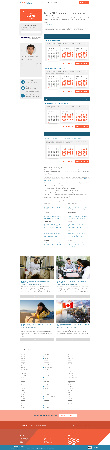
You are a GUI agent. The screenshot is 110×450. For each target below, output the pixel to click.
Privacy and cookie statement (21, 448)
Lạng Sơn (46, 381)
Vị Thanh (70, 390)
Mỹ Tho (46, 388)
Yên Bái (69, 402)
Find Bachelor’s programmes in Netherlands (78, 215)
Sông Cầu (70, 364)
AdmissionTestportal (48, 444)
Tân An (69, 367)
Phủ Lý (46, 402)
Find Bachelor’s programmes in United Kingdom (78, 205)
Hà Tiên (46, 358)
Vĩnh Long (70, 396)
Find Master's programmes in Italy (75, 226)
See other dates (67, 63)
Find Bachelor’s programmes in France (52, 233)
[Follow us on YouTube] (78, 440)
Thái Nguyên (71, 373)
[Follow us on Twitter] (70, 444)
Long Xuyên (47, 385)
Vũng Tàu (70, 400)
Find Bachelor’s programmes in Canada (53, 215)
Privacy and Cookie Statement (76, 425)
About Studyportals (24, 438)
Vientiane (47, 134)
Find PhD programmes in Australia (75, 236)
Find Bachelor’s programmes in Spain (76, 242)
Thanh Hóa (70, 375)
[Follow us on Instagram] (74, 444)
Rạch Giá (70, 354)
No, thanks (95, 447)
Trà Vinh (70, 385)
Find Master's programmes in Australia (76, 235)
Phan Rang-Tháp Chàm (49, 396)
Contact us (22, 442)
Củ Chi (22, 390)
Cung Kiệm (23, 392)
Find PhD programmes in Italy (74, 227)
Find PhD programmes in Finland (51, 246)
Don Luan (23, 402)
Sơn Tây (70, 362)
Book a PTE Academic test (67, 415)
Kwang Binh (47, 377)
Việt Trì (69, 392)
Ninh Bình (46, 394)
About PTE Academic (56, 2)
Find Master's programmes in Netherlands (77, 216)
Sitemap (89, 425)
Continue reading (48, 24)
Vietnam (53, 10)
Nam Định (46, 390)
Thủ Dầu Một (71, 383)
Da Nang (23, 396)
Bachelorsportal (47, 438)
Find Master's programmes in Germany (52, 207)
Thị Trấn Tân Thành (72, 379)
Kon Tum (46, 375)
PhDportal (46, 441)
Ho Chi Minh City (48, 367)
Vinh (69, 394)
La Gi (45, 379)
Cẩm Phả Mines (24, 373)
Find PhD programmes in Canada (51, 218)
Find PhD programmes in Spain (75, 246)
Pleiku (45, 404)
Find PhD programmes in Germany (51, 209)
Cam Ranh (23, 375)
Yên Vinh (70, 404)
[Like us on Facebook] (70, 440)
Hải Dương (46, 362)
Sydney (37, 65)
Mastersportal (47, 439)
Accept (90, 447)
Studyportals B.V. (43, 425)
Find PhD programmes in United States (52, 227)
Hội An (45, 371)
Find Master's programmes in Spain (76, 244)
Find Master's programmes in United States (53, 226)
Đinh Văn (23, 400)
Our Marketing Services (25, 439)
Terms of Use (84, 425)
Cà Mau (23, 371)
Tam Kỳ (69, 365)
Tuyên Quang (71, 388)
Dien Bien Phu (24, 398)
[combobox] (31, 32)
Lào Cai (46, 383)
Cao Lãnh (23, 385)
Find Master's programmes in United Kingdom (78, 207)
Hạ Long (46, 356)
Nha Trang (46, 392)
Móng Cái (46, 386)
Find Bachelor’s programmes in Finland (52, 242)
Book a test (83, 2)
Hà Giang (46, 354)
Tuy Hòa (70, 386)
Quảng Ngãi (47, 405)
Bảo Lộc (23, 362)
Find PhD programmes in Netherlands (76, 218)
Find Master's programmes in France (52, 235)
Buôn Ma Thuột (24, 369)
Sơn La (69, 360)
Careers (21, 441)
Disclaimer (68, 425)
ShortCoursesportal (48, 442)
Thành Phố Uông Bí (72, 377)
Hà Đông (23, 407)
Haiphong (46, 364)
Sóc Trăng (70, 358)
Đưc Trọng (23, 405)
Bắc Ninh (23, 360)
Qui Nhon (46, 407)
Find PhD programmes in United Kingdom (77, 209)
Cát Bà (22, 386)
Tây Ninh (70, 369)
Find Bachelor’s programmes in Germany (53, 205)
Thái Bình (70, 371)
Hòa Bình (46, 369)
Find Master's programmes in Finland (52, 244)
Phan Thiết (46, 398)
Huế (45, 373)
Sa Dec (69, 356)
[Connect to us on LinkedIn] (74, 440)
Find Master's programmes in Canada (52, 216)
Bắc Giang (23, 354)
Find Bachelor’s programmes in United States (54, 224)
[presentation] (21, 50)
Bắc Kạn (23, 356)
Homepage (46, 10)
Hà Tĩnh (46, 360)
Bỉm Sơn (23, 367)
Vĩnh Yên (70, 398)
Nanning (47, 99)
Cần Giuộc (23, 379)
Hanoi (46, 36)
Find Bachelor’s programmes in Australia (77, 233)
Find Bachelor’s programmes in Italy (76, 224)
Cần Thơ (23, 381)
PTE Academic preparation (70, 2)
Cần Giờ (22, 377)
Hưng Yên (59, 10)
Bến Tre (23, 364)
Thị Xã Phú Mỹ (71, 381)
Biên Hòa (23, 365)
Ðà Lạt (22, 394)
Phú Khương (47, 400)
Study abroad (45, 2)
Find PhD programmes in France (51, 236)
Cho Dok (23, 388)
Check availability (81, 63)
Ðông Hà (23, 404)
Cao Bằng (23, 383)
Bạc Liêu (23, 358)
